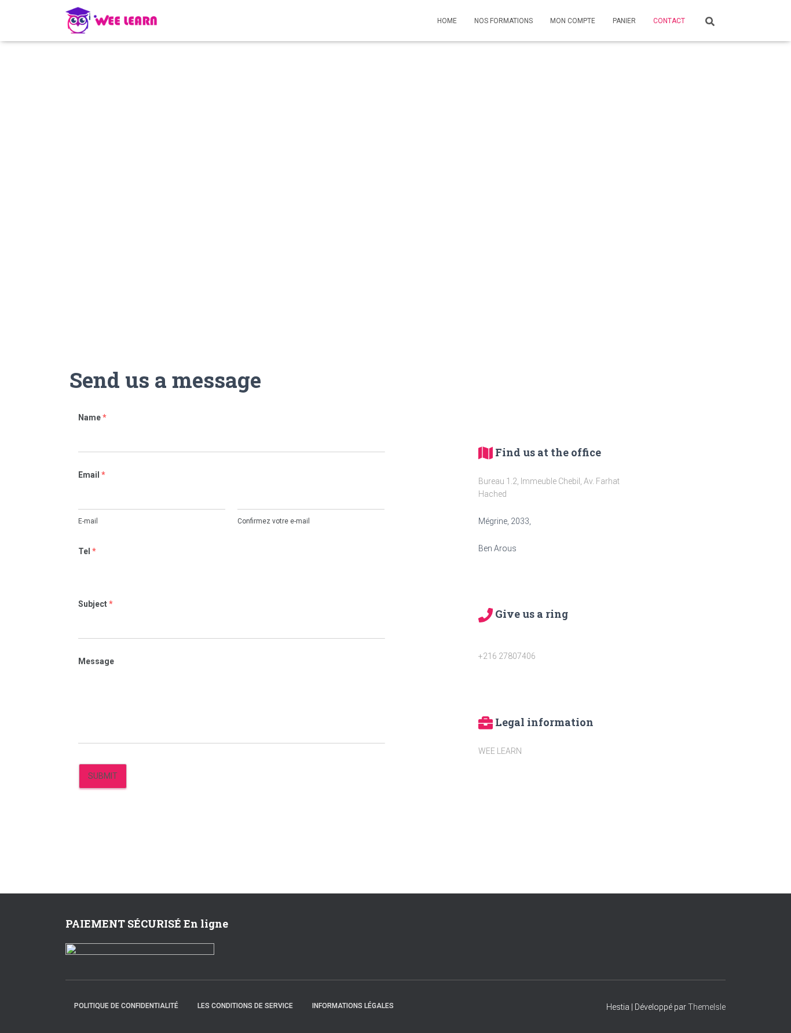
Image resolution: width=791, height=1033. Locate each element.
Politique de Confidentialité (126, 1006)
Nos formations (503, 21)
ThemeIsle (707, 1007)
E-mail (88, 521)
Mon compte (572, 21)
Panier (624, 21)
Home (447, 21)
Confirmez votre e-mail (273, 521)
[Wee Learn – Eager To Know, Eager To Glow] (111, 20)
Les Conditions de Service (245, 1006)
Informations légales (353, 1006)
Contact (669, 21)
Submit (103, 776)
